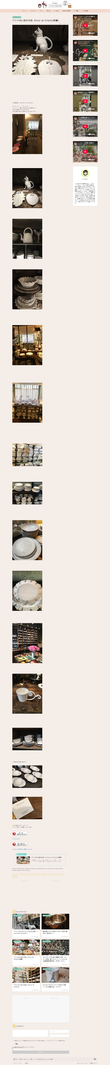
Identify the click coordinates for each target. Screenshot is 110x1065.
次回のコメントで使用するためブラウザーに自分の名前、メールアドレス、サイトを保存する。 (40, 1041)
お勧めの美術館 (66, 10)
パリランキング (16, 838)
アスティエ (41, 874)
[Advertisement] (40, 89)
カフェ (41, 10)
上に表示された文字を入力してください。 (23, 1047)
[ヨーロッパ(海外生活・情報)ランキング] (19, 847)
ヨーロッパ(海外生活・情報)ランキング (22, 849)
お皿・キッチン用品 (17, 17)
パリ (51, 874)
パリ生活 (56, 10)
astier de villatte (17, 874)
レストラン (33, 10)
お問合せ (26, 1063)
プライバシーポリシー (18, 1063)
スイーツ (24, 10)
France (24, 874)
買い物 (48, 10)
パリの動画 (85, 10)
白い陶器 (15, 876)
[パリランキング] (19, 836)
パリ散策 (76, 10)
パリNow (55, 874)
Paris (29, 874)
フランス (61, 874)
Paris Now (34, 874)
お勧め (46, 874)
